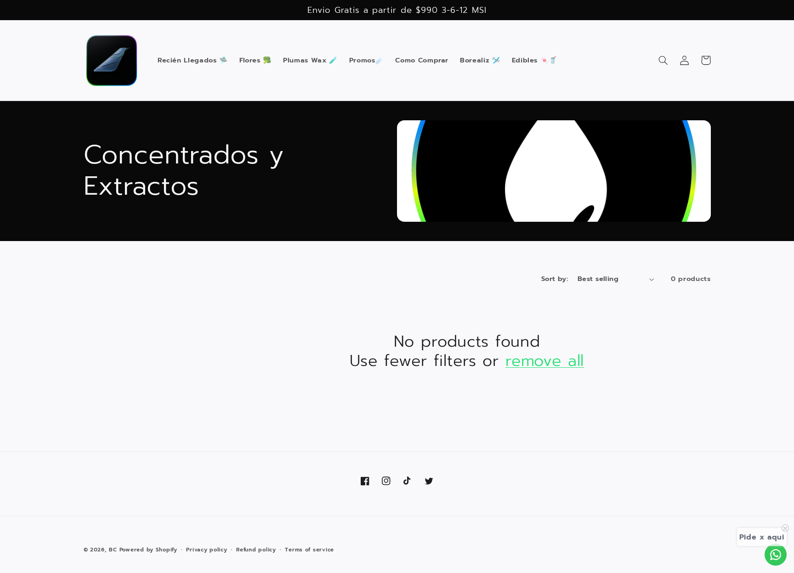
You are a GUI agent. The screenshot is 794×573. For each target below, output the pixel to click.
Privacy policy (206, 549)
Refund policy (256, 549)
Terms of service (309, 549)
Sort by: (554, 279)
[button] (663, 60)
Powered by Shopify (148, 549)
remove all (544, 360)
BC (113, 549)
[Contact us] (776, 555)
